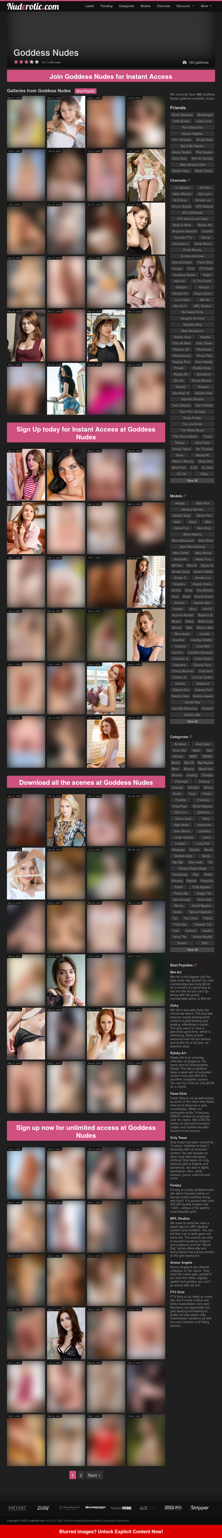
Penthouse (204, 349)
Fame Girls (204, 262)
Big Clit (189, 762)
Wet (204, 943)
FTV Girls (205, 268)
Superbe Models (192, 399)
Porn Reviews (181, 139)
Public (179, 887)
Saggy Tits (203, 893)
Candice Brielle (201, 640)
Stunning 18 (181, 393)
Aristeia (179, 603)
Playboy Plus (181, 362)
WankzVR (202, 455)
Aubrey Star (202, 603)
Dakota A (203, 683)
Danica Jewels (203, 696)
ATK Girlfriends (192, 212)
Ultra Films (202, 442)
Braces (177, 775)
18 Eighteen (182, 187)
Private (179, 368)
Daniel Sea (192, 702)
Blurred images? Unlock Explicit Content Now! (111, 1531)
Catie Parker (203, 658)
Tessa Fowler (192, 418)
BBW (193, 756)
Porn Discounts (192, 127)
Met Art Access (202, 158)
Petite (208, 874)
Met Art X (179, 306)
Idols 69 (179, 281)
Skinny (178, 905)
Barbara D (205, 615)
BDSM (207, 756)
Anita (188, 590)
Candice (178, 640)
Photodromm (182, 355)
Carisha (177, 652)
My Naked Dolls (192, 312)
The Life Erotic (192, 424)
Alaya (193, 522)
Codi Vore (205, 671)
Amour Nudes (181, 152)
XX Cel (181, 474)
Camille (205, 634)
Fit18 (190, 268)
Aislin (177, 522)
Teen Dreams (181, 405)
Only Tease (204, 343)
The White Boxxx (192, 430)
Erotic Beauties (182, 115)
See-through (181, 899)
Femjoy (177, 268)
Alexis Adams (192, 534)
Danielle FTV (183, 237)
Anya (175, 596)
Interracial (204, 825)
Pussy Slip (181, 893)
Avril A (207, 609)
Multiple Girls (183, 856)
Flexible (180, 800)
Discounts (183, 6)
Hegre (207, 275)
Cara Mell (203, 646)
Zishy (204, 474)
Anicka (176, 590)
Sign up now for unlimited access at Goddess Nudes (86, 1131)
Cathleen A (180, 658)
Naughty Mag (192, 324)
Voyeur (182, 943)
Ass (209, 750)
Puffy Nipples (201, 887)
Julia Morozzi (59, 946)
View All (192, 480)
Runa (115, 708)
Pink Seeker (204, 152)
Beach (175, 762)
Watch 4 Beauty (183, 461)
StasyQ (181, 386)
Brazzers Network (184, 231)
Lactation (204, 831)
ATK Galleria (204, 206)
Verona (76, 408)
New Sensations (192, 331)
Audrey (178, 609)
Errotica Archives (192, 256)
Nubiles (205, 337)
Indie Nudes (181, 121)
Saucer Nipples (192, 133)
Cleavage (181, 781)
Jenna (117, 893)
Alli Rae (177, 565)
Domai (205, 237)
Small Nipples (201, 905)
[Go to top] (210, 1523)
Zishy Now (179, 158)
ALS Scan (180, 200)
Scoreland (204, 374)
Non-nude (195, 862)
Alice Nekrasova (183, 540)
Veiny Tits (179, 936)
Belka (189, 621)
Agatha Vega (181, 515)
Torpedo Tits (202, 924)
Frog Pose (180, 806)
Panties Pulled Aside (192, 868)
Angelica (179, 584)
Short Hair (204, 899)
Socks (177, 912)
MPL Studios (202, 306)
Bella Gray (205, 621)
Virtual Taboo (181, 449)
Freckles (203, 800)
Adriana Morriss (192, 509)
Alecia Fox (181, 528)
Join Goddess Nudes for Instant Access (111, 76)
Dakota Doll (181, 690)
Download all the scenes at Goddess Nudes (86, 782)
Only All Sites (182, 343)
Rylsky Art (181, 374)
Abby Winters (182, 194)
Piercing (177, 881)
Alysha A (207, 565)
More (204, 6)
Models (145, 6)
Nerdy (206, 856)
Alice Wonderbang (192, 546)
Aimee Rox (204, 515)
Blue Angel (182, 634)
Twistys (180, 442)
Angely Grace (202, 584)
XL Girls (207, 467)
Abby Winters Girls (192, 164)
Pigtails (191, 881)
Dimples (193, 787)
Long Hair (203, 843)
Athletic (178, 756)
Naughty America (192, 318)
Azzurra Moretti (182, 615)
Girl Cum (181, 812)
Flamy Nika (137, 1406)
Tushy (208, 436)
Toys (176, 930)
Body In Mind (182, 225)
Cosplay (177, 787)
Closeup (204, 781)
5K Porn (205, 187)
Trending (106, 6)
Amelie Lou (203, 200)
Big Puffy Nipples (192, 146)
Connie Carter (202, 677)
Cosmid (207, 231)
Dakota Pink (203, 690)
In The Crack (202, 281)
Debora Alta (192, 714)
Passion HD (181, 349)
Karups (204, 287)
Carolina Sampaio (200, 652)
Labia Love (204, 121)
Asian (196, 750)
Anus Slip (179, 750)
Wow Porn (179, 467)
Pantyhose (180, 874)
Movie (208, 849)
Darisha (207, 708)
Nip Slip (178, 862)
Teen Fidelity (204, 405)
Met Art (205, 299)
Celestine (179, 665)
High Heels (181, 825)
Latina (206, 837)
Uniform (190, 930)
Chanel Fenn (202, 665)
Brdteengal (205, 115)
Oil (210, 862)
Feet (192, 793)
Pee (195, 874)
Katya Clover (203, 293)
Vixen (179, 455)
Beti (35, 1246)
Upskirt (207, 930)
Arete (186, 596)
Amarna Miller (203, 571)
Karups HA (180, 293)
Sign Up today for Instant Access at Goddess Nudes (86, 432)
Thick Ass (179, 924)
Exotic (177, 793)
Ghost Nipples (202, 806)
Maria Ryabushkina (62, 893)
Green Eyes (183, 818)
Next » (94, 1475)
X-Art (194, 467)
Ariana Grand (203, 596)
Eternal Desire (182, 262)
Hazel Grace (138, 1246)
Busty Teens (203, 170)
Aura (75, 141)
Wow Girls (205, 461)
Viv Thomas (204, 449)
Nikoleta (96, 548)
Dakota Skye (180, 696)
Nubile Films (182, 337)
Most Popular (86, 91)
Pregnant (207, 881)
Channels (163, 6)
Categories (126, 6)
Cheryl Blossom (183, 671)
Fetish (207, 793)
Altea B (191, 565)
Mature (194, 849)
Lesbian (180, 843)
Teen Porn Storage (192, 411)
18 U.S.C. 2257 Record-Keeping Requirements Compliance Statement (87, 1520)
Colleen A (179, 677)
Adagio (180, 503)
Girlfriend (203, 812)
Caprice (180, 646)
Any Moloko (205, 590)
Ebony (208, 787)
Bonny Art (205, 225)
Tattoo (207, 918)
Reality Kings (202, 368)
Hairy (206, 818)
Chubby (207, 775)
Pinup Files (204, 355)
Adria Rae (202, 503)
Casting (192, 775)
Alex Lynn (205, 194)
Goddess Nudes (46, 52)
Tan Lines (190, 918)
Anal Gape (203, 744)
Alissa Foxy (203, 559)
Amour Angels (181, 206)
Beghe (176, 621)
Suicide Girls (203, 393)
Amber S (180, 577)
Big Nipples (205, 762)
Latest (89, 6)
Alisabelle (180, 559)
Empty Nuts (204, 139)
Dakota (180, 683)
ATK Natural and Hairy (192, 218)
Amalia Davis (180, 571)
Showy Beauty (201, 380)
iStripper (181, 287)
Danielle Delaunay (184, 708)
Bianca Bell (204, 627)
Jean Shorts (182, 831)
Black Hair (206, 769)
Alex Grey (204, 528)
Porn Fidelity (203, 362)
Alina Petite (180, 553)
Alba (208, 522)
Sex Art (179, 380)
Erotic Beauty (192, 250)
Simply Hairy (180, 170)
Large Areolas (183, 837)
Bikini (175, 769)
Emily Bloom (203, 244)
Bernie (176, 627)
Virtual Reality (202, 936)
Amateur (180, 744)
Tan (175, 918)
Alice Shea (205, 540)
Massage (178, 849)
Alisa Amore (203, 553)
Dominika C (181, 244)
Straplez (203, 386)
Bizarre (189, 769)
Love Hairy (182, 299)
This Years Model (185, 436)
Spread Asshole (200, 912)
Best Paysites (181, 965)
